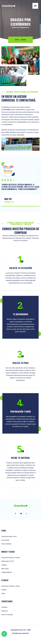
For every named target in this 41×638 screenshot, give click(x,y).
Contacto (4, 607)
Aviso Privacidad (7, 615)
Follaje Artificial (6, 572)
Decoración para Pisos (9, 536)
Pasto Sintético (6, 544)
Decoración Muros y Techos (10, 558)
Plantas (3, 590)
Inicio (17, 40)
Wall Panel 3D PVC (7, 561)
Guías (3, 593)
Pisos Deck (5, 540)
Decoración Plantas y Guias (10, 586)
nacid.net (25, 633)
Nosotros (4, 611)
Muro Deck (5, 569)
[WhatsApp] (4, 633)
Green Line (22, 630)
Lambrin (4, 565)
